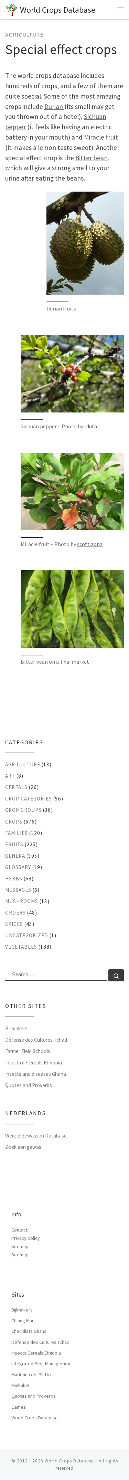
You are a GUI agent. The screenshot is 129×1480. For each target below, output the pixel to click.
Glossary (18, 867)
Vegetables (21, 946)
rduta (90, 426)
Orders (15, 912)
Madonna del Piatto (31, 1374)
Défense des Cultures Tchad (36, 1040)
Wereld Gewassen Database (36, 1135)
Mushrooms (21, 901)
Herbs (13, 878)
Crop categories (28, 798)
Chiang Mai (22, 1320)
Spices (14, 924)
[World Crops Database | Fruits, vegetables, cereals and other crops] (11, 9)
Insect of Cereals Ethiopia (33, 1062)
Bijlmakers (16, 1028)
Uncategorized (26, 935)
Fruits (14, 844)
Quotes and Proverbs (28, 1085)
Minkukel (20, 1385)
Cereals (16, 787)
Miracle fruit (101, 137)
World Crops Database (34, 1418)
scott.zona (90, 544)
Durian (54, 106)
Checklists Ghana (28, 1331)
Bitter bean (91, 158)
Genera (15, 856)
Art (10, 776)
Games (18, 1407)
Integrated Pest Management (41, 1363)
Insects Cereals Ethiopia (36, 1353)
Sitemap (20, 1246)
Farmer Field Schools (27, 1051)
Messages (18, 890)
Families (16, 833)
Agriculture (22, 764)
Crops (13, 821)
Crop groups (23, 810)
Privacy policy (25, 1238)
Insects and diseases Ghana (35, 1074)
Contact (19, 1230)
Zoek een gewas (23, 1147)
